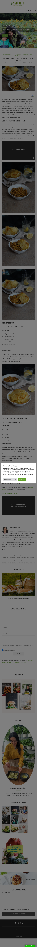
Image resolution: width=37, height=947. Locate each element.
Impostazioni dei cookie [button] (10, 479)
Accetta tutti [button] (22, 479)
